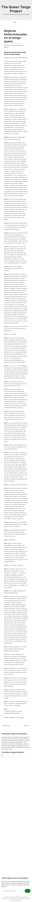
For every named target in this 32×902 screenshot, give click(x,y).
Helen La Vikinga (9, 717)
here (6, 742)
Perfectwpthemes (17, 900)
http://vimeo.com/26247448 (11, 713)
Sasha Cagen (19, 717)
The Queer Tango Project (16, 9)
